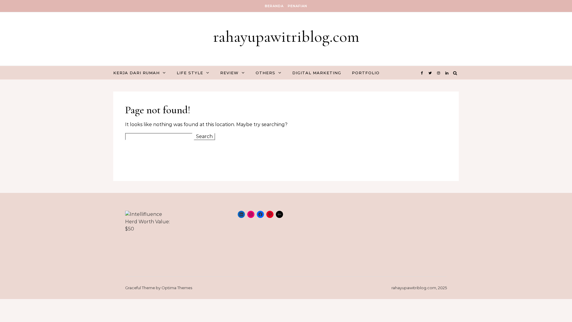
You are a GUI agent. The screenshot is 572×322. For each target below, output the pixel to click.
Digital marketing (316, 72)
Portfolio (366, 72)
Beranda (274, 6)
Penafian (297, 6)
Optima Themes (176, 287)
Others (265, 72)
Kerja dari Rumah (136, 72)
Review (229, 72)
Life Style (190, 72)
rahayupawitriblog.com (286, 36)
